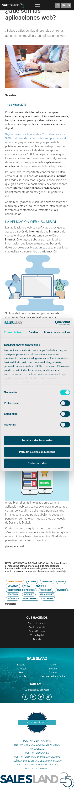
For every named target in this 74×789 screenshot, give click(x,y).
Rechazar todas (37, 463)
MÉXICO (40, 586)
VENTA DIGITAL (15, 581)
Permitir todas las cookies (37, 440)
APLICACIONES (47, 594)
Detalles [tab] (33, 332)
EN (63, 5)
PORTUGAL (47, 581)
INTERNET (29, 594)
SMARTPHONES (30, 598)
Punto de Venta (37, 627)
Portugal (21, 668)
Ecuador (53, 672)
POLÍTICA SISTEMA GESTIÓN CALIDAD (37, 764)
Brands (37, 639)
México (53, 668)
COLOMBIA (13, 586)
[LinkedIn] (33, 697)
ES (58, 5)
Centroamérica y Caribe (52, 676)
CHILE (27, 586)
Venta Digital (37, 635)
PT (68, 5)
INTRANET (48, 598)
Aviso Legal (37, 748)
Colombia (21, 676)
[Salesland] (37, 780)
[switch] (65, 403)
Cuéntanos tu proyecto (37, 689)
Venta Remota (37, 631)
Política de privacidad (37, 740)
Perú (21, 672)
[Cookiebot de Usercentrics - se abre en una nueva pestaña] (55, 323)
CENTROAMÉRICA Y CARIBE (21, 590)
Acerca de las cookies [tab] (57, 332)
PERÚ (61, 581)
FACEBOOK (13, 594)
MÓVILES (12, 598)
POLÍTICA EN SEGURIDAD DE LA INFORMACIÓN (37, 760)
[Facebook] (25, 697)
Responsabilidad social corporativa (37, 744)
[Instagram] (49, 697)
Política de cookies (37, 752)
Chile (53, 664)
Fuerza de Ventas (37, 623)
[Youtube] (41, 697)
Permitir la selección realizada (37, 451)
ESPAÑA (32, 581)
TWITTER (61, 590)
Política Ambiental (37, 768)
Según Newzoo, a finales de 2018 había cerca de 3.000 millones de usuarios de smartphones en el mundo (35, 138)
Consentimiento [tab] (13, 332)
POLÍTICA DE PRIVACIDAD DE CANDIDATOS (37, 756)
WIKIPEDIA (45, 590)
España (21, 664)
